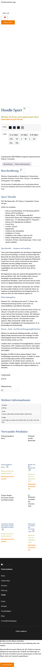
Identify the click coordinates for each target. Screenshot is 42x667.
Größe (5, 134)
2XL (37, 420)
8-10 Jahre (19, 420)
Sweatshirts (11, 159)
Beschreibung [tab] (8, 164)
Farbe (4, 127)
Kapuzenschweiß (34, 157)
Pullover (3, 159)
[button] (21, 25)
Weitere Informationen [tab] (22, 164)
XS (27, 420)
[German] (6, 13)
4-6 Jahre (12, 420)
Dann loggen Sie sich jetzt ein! (12, 119)
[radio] (10, 127)
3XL (3, 422)
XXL (24, 420)
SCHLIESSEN (7, 665)
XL (35, 420)
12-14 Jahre (5, 420)
